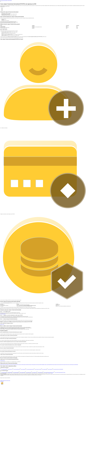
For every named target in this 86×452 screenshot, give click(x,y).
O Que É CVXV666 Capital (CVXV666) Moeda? (72, 364)
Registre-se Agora (2, 324)
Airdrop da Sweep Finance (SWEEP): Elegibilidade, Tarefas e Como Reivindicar (42, 364)
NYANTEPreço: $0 (2, 360)
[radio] (44, 8)
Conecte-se (1, 198)
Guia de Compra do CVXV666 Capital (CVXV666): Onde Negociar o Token (25, 364)
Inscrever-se (4, 198)
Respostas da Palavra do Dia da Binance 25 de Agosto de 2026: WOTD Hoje (8, 364)
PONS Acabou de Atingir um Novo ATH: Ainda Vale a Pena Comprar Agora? (59, 364)
